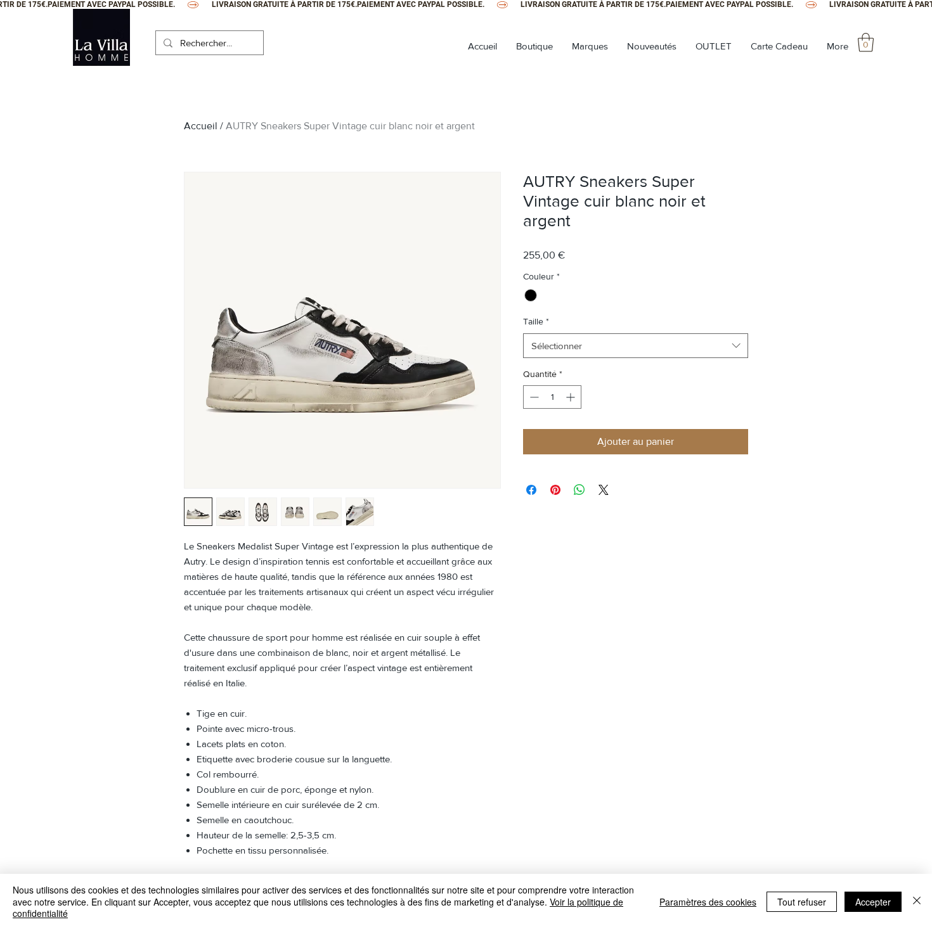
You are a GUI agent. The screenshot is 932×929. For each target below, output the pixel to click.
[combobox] (635, 345)
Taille (536, 321)
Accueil (200, 125)
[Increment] (571, 397)
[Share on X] (603, 489)
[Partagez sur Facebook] (531, 489)
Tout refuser (801, 901)
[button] (866, 42)
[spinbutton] (552, 397)
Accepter (873, 901)
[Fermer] (916, 901)
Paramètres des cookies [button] (707, 901)
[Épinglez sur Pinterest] (555, 489)
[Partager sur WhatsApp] (579, 489)
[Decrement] (533, 397)
